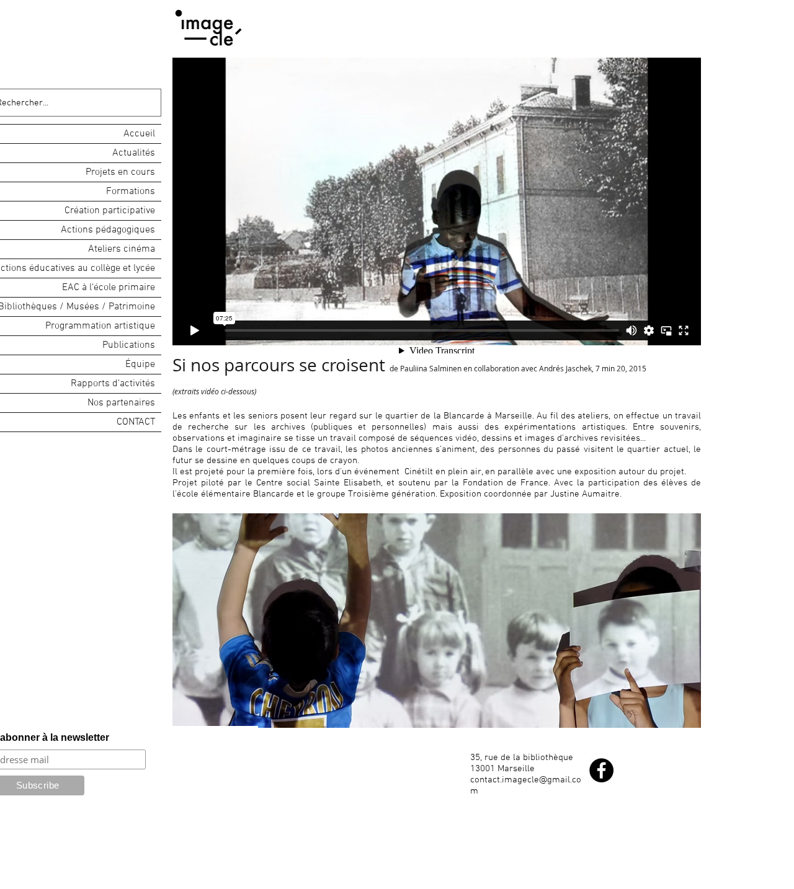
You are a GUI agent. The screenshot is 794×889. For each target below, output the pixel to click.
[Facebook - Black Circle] (601, 770)
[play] (675, 717)
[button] (436, 620)
